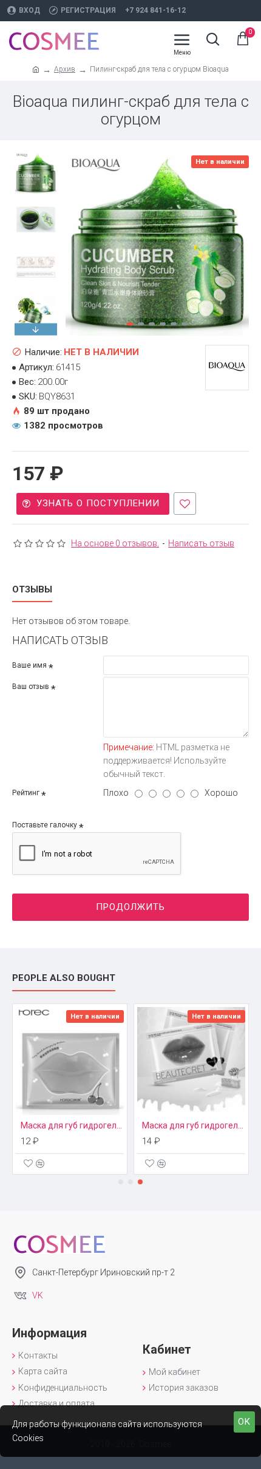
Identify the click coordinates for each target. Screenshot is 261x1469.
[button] (78, 244)
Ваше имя (29, 665)
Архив (64, 69)
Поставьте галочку (44, 825)
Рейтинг (25, 793)
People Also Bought (63, 977)
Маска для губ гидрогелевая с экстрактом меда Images (193, 1125)
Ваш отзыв (30, 686)
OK (244, 1421)
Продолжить (130, 906)
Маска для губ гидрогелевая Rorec (72, 1125)
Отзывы (32, 589)
